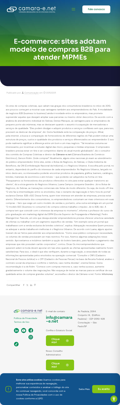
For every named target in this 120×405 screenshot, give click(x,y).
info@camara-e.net (59, 319)
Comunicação (31, 92)
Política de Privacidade (25, 318)
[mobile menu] (73, 9)
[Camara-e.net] (31, 9)
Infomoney (107, 274)
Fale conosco (96, 9)
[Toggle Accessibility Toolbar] (114, 399)
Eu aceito (104, 389)
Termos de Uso (21, 322)
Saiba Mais (84, 389)
